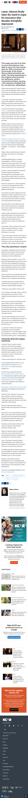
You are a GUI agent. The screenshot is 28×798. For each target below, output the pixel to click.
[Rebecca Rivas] (4, 491)
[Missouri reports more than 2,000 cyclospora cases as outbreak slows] (6, 576)
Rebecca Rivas (4, 28)
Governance (5, 772)
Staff (4, 754)
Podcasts (5, 745)
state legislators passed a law (9, 379)
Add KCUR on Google (14, 637)
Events (4, 751)
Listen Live (5, 738)
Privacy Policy (6, 779)
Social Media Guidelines (8, 766)
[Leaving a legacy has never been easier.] (14, 529)
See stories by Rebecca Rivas (17, 508)
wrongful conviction (18, 475)
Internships (5, 763)
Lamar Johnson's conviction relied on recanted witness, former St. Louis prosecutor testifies (18, 654)
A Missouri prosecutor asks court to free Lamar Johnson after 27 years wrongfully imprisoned (19, 667)
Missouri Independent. (7, 472)
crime (7, 478)
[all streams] (26, 796)
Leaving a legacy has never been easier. (14, 546)
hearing (3, 111)
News (7, 475)
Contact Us (5, 757)
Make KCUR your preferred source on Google (14, 627)
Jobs (4, 760)
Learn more (14, 562)
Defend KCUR (14, 709)
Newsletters (5, 748)
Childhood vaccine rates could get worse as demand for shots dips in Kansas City (18, 614)
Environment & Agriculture (17, 585)
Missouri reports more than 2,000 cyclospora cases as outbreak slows (18, 577)
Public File (5, 776)
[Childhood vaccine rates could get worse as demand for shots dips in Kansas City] (6, 613)
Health (13, 574)
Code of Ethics (6, 769)
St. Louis (15, 478)
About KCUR (5, 735)
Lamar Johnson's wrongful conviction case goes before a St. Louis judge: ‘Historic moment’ (18, 679)
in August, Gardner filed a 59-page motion (15, 387)
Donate (23, 2)
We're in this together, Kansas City (14, 691)
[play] (2, 796)
